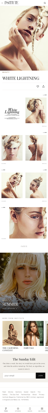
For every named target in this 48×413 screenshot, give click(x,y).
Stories (10, 392)
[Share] (43, 86)
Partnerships (25, 394)
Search (33, 392)
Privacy (41, 394)
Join (40, 376)
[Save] (38, 86)
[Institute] (11, 3)
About (34, 394)
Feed (4, 392)
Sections (19, 392)
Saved (26, 392)
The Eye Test (14, 394)
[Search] (44, 2)
